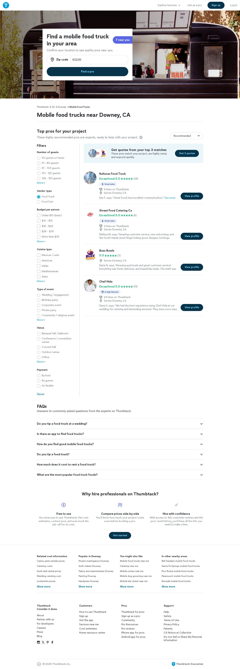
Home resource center (92, 632)
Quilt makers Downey (90, 566)
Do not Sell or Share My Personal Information (183, 638)
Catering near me (129, 566)
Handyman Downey (89, 581)
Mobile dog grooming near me (136, 576)
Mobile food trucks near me (134, 561)
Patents (168, 628)
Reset (40, 394)
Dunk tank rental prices (49, 571)
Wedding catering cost (49, 576)
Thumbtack (42, 107)
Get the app (86, 620)
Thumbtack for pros (132, 611)
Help (166, 611)
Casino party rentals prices (51, 561)
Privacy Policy (171, 624)
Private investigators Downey (94, 561)
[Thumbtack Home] (6, 5)
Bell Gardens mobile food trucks (178, 561)
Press (40, 631)
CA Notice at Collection (177, 632)
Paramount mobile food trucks (177, 576)
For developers (45, 623)
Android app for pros (133, 636)
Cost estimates (88, 628)
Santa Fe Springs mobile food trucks (181, 566)
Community (128, 620)
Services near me (89, 624)
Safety (167, 616)
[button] (120, 424)
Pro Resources (129, 624)
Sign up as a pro (130, 616)
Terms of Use (171, 620)
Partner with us (45, 619)
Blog (39, 636)
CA (53, 107)
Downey (62, 107)
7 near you (123, 40)
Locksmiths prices (46, 581)
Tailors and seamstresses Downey (96, 571)
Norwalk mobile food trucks (176, 581)
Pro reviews (128, 628)
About (40, 615)
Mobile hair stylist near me (133, 581)
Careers (41, 627)
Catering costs (44, 566)
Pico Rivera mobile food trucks (177, 571)
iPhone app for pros (132, 632)
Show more (43, 586)
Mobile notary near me (131, 571)
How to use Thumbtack (92, 611)
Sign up (83, 616)
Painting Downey (87, 576)
